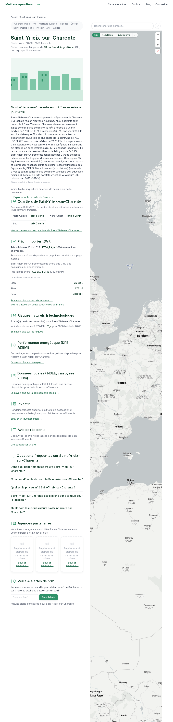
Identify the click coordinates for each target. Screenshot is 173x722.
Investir (40, 28)
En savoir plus (40, 532)
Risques (64, 23)
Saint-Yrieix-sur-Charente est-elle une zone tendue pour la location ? (46, 497)
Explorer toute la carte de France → (34, 197)
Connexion (161, 4)
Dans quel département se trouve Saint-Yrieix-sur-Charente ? (43, 469)
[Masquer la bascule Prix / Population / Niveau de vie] (135, 35)
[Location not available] (157, 51)
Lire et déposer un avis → (25, 444)
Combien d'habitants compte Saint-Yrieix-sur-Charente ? (47, 479)
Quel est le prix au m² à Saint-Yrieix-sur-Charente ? (43, 487)
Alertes (56, 28)
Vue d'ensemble (22, 23)
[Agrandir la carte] (158, 26)
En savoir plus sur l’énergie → (27, 362)
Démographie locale (24, 28)
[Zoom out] (157, 39)
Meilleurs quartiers (48, 23)
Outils (135, 4)
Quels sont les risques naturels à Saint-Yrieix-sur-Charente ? (42, 510)
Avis (48, 28)
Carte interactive (117, 4)
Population (107, 35)
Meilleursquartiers (22, 4)
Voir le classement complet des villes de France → (39, 304)
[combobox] (122, 26)
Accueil (14, 17)
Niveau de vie (123, 35)
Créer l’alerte (48, 597)
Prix (34, 23)
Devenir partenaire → (22, 564)
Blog (148, 4)
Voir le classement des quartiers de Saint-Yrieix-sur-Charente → (46, 230)
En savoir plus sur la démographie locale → (35, 392)
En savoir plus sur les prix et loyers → (32, 300)
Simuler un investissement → (26, 418)
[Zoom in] (157, 34)
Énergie (75, 23)
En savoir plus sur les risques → (28, 331)
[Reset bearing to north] (157, 44)
